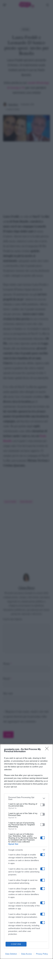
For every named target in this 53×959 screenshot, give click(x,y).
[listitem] (26, 798)
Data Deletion (11, 954)
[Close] (47, 749)
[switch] (42, 804)
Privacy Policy (42, 954)
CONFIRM (16, 944)
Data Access (26, 954)
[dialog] (26, 851)
